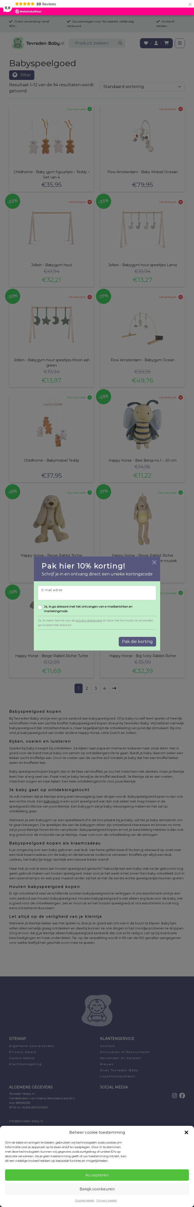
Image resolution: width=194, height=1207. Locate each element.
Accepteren (97, 1175)
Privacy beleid (106, 1200)
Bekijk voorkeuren (97, 1189)
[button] (186, 1132)
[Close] (154, 562)
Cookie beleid (84, 1200)
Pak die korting (137, 641)
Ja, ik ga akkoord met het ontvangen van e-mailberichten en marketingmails (88, 609)
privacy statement (89, 620)
